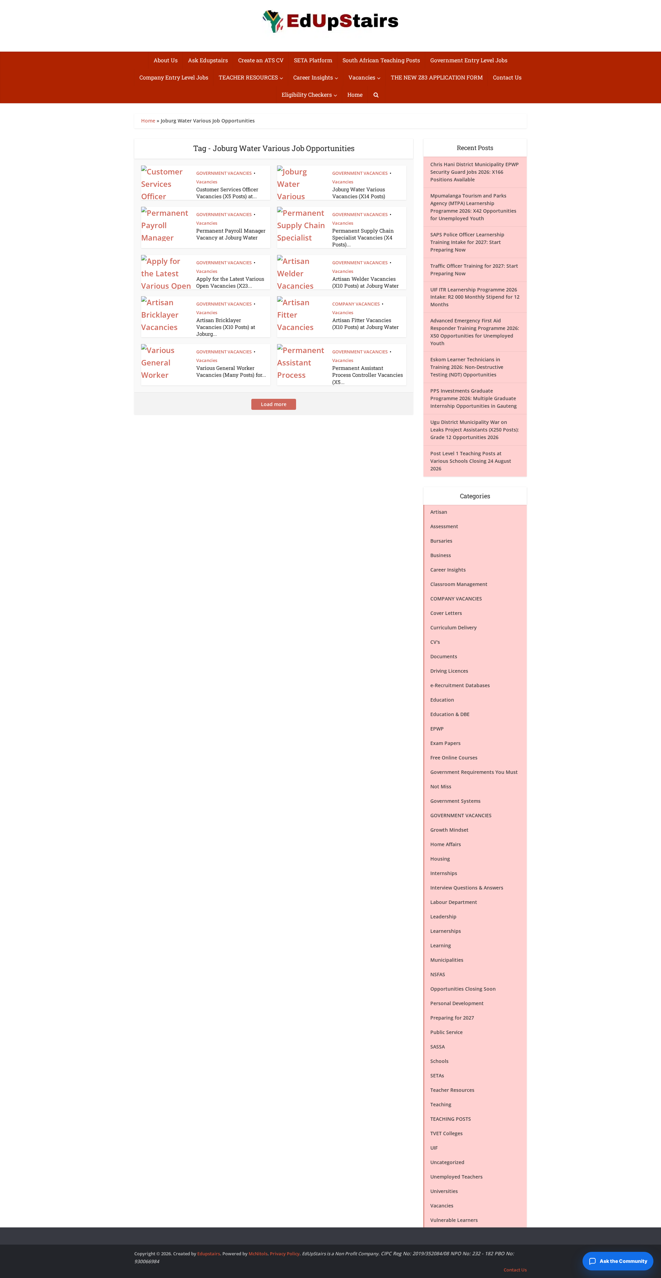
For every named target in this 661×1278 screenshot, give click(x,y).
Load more (273, 404)
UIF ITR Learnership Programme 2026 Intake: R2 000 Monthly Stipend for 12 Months (475, 297)
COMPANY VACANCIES (356, 304)
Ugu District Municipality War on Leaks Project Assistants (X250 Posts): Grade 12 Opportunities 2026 (474, 429)
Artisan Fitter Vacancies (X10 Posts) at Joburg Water (365, 323)
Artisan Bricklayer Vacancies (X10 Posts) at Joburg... (225, 327)
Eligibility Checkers (307, 94)
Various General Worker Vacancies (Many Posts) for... (231, 371)
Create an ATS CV (261, 60)
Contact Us (507, 77)
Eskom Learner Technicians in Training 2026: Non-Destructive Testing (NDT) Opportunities (466, 367)
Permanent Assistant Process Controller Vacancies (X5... (367, 374)
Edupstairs (208, 1253)
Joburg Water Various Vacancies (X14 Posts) (358, 193)
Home (355, 94)
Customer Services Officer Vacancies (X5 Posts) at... (227, 193)
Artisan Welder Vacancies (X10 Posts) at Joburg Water (365, 282)
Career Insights (313, 77)
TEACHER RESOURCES (248, 77)
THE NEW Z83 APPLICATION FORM (437, 77)
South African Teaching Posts (381, 60)
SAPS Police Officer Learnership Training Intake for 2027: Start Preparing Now (467, 242)
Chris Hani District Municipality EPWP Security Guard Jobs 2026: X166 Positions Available (474, 172)
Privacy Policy (285, 1253)
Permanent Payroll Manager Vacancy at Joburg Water (230, 234)
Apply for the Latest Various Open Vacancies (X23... (230, 282)
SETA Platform (313, 60)
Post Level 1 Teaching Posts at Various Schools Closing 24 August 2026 (470, 461)
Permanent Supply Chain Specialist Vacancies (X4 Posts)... (363, 237)
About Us (166, 60)
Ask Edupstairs (208, 60)
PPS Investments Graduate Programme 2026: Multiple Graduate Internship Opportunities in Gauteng (473, 398)
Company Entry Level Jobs (173, 77)
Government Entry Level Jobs (468, 60)
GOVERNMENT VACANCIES (224, 173)
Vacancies (361, 77)
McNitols (258, 1253)
